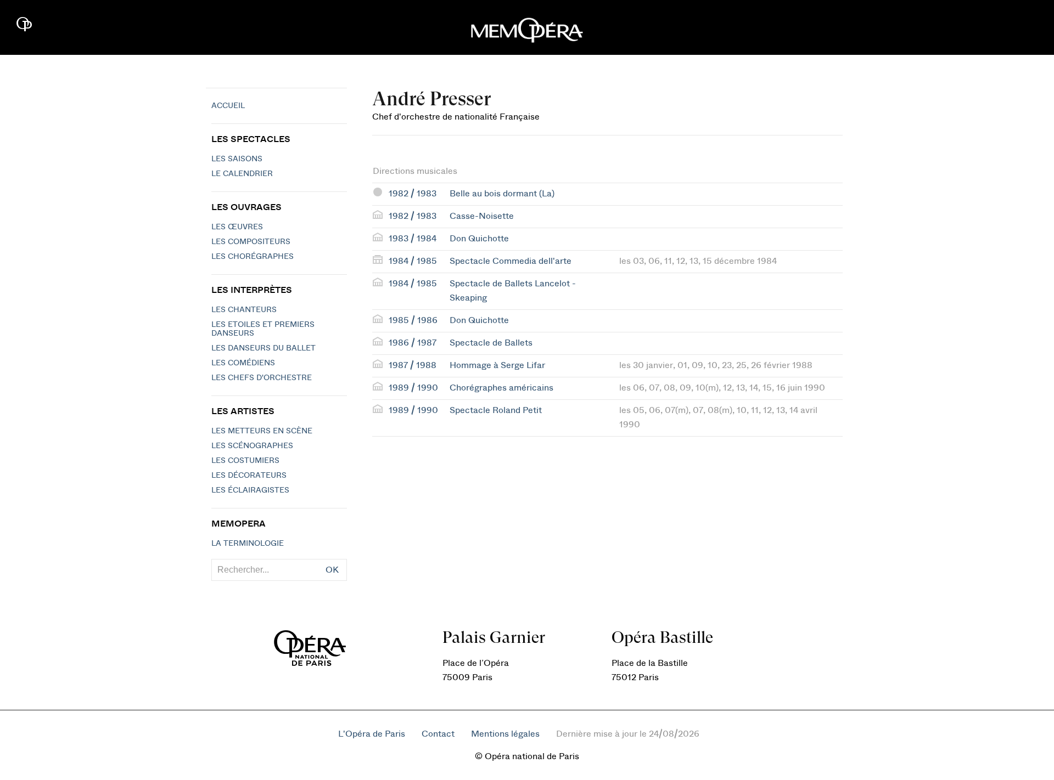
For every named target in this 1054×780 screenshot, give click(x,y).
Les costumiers (245, 461)
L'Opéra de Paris (371, 734)
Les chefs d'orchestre (261, 378)
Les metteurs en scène (261, 431)
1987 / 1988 (412, 365)
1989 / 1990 (413, 387)
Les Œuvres (237, 227)
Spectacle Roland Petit (496, 410)
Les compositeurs (250, 242)
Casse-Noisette (482, 216)
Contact (438, 734)
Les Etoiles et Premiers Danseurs (263, 329)
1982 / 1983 (412, 193)
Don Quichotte (479, 238)
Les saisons (236, 159)
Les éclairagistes (250, 490)
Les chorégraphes (252, 257)
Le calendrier (242, 174)
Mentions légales (505, 734)
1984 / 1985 (413, 261)
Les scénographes (252, 446)
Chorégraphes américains (501, 387)
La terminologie (247, 543)
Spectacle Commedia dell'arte (510, 261)
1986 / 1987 (412, 342)
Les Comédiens (243, 363)
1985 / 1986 (413, 320)
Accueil (228, 106)
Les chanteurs (244, 310)
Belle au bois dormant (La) (502, 193)
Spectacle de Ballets (491, 342)
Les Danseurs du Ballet (263, 348)
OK (332, 570)
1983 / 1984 (412, 238)
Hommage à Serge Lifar (497, 365)
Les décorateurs (249, 475)
